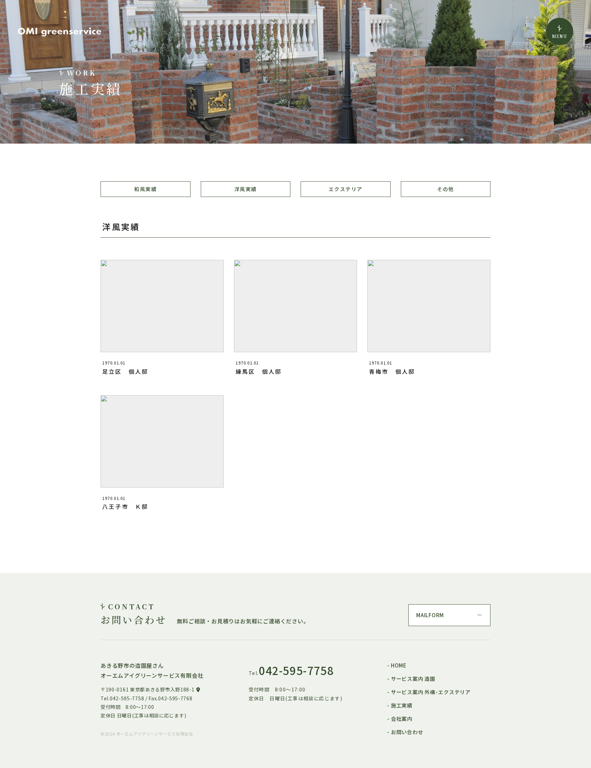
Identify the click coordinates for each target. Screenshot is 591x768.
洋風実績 (245, 189)
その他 (445, 189)
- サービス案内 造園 (411, 678)
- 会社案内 (399, 718)
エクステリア (345, 189)
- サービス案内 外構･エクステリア (429, 692)
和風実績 (145, 189)
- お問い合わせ (405, 732)
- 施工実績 (399, 705)
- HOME (397, 665)
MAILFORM (430, 615)
